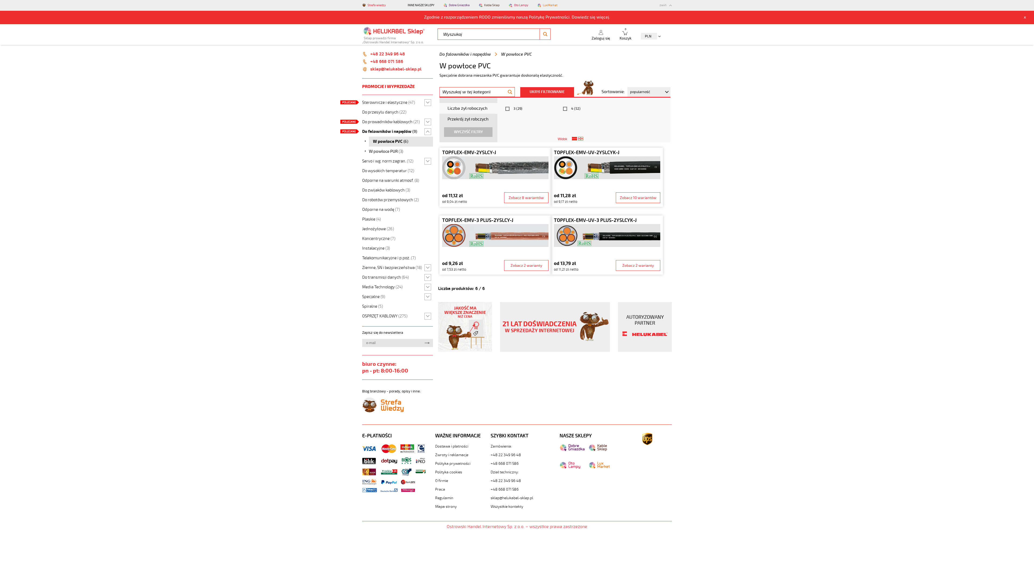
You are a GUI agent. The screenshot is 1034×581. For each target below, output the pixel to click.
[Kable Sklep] (598, 450)
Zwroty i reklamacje (451, 455)
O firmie (441, 481)
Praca (440, 489)
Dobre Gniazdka (459, 5)
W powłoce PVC (516, 54)
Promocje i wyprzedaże (388, 86)
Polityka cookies (448, 472)
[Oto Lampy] (570, 467)
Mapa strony (446, 506)
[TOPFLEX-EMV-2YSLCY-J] (495, 177)
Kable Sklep (491, 5)
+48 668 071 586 (386, 61)
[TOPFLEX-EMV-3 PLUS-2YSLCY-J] (495, 245)
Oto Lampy (521, 5)
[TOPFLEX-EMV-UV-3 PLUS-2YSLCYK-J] (607, 245)
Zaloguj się (601, 38)
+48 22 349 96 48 (387, 54)
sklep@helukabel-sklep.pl (395, 69)
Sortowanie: (613, 91)
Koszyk (625, 34)
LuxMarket (550, 5)
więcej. (603, 17)
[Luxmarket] (599, 467)
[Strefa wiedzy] (383, 411)
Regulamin (444, 498)
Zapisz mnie (427, 343)
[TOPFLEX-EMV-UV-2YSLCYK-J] (607, 177)
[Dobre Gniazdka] (572, 450)
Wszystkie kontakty (507, 506)
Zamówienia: (501, 446)
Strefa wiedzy (377, 5)
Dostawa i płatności (451, 446)
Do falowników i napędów (465, 54)
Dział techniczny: (505, 472)
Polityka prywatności (452, 463)
